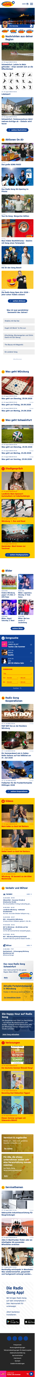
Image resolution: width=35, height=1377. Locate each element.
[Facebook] (9, 1338)
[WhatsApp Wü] (26, 1338)
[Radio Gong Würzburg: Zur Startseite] (8, 4)
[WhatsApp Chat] (31, 26)
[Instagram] (15, 1338)
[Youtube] (20, 1338)
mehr (29, 894)
